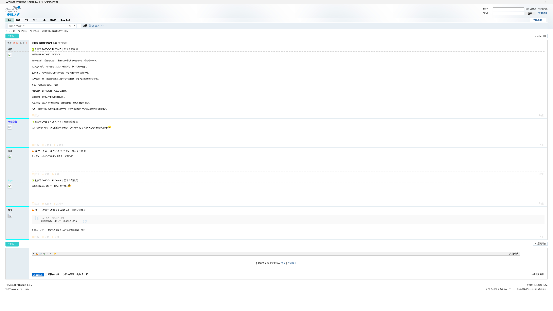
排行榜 (53, 20)
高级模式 (513, 253)
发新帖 (11, 36)
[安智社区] (13, 10)
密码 (485, 13)
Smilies (54, 253)
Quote (47, 253)
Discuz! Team (22, 289)
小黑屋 (538, 285)
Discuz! (22, 285)
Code (51, 253)
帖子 (71, 26)
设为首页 (10, 2)
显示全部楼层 (71, 49)
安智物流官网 (51, 2)
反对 (59, 145)
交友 (97, 25)
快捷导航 (537, 20)
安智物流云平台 (35, 2)
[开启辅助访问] (543, 2)
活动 (91, 25)
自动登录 (531, 9)
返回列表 (541, 36)
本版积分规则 (538, 274)
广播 (26, 20)
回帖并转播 (53, 274)
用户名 (485, 9)
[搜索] (79, 26)
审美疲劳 (12, 122)
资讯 (18, 20)
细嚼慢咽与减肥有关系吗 (55, 31)
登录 (283, 263)
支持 (48, 145)
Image (40, 253)
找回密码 (543, 9)
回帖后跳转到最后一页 (76, 274)
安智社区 (6, 31)
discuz (104, 25)
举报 (541, 115)
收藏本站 (21, 2)
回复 (37, 115)
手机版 (530, 285)
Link (44, 253)
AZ (546, 285)
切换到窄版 (546, 2)
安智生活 (34, 31)
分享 (43, 20)
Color (36, 253)
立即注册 (543, 13)
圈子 (35, 20)
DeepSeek (65, 20)
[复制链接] (63, 43)
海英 (10, 49)
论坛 (9, 20)
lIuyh (10, 180)
